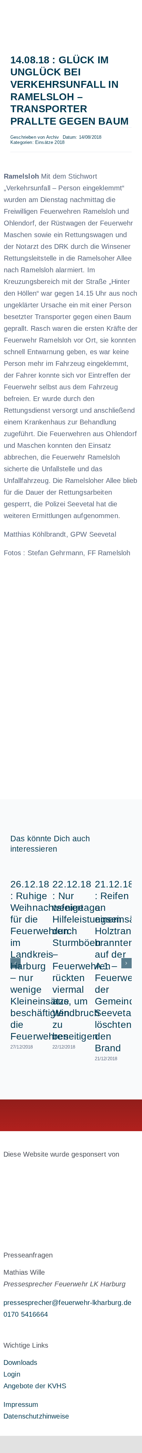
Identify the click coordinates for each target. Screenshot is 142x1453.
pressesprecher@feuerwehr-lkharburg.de (67, 1302)
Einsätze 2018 (49, 142)
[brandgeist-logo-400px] (55, 1170)
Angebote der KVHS (34, 1386)
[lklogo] (37, 10)
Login (11, 1374)
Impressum (20, 1404)
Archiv (52, 137)
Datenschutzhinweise (36, 1416)
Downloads (20, 1362)
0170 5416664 (25, 1314)
